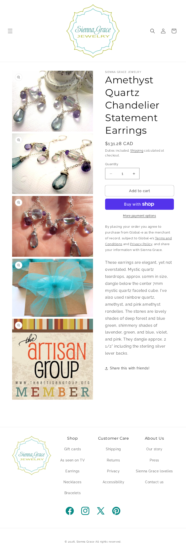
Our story (154, 449)
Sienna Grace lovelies (154, 471)
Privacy (113, 471)
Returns (113, 460)
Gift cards (72, 449)
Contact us (154, 482)
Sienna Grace (85, 541)
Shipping (136, 150)
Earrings (72, 471)
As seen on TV (72, 460)
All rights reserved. (108, 541)
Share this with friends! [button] (129, 368)
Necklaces (72, 482)
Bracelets (72, 493)
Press (154, 460)
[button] (10, 31)
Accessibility (113, 482)
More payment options (139, 216)
